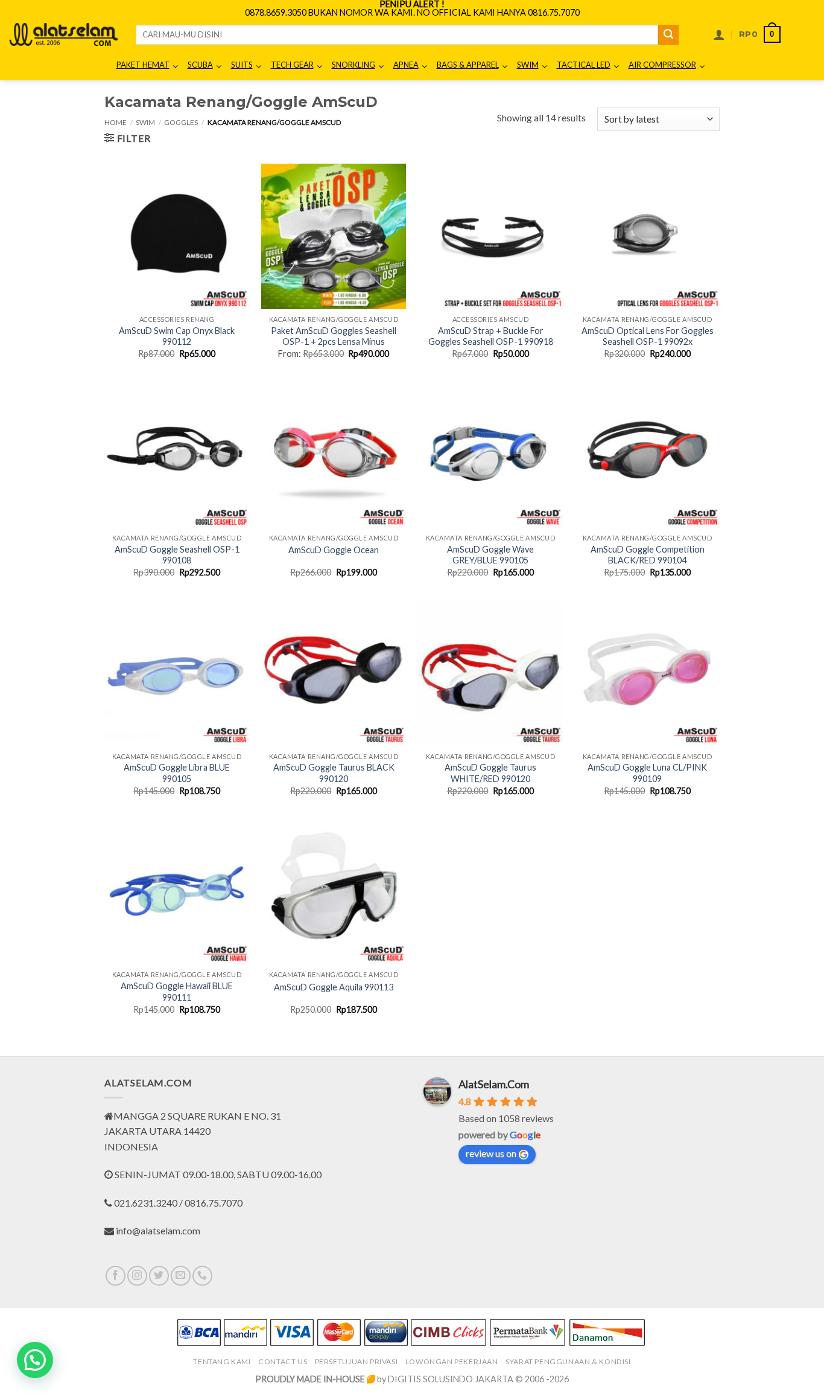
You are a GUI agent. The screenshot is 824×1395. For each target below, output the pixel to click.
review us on (491, 1153)
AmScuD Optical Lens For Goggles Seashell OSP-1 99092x (648, 336)
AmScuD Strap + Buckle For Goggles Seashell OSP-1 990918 (490, 336)
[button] (719, 34)
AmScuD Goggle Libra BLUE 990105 (177, 773)
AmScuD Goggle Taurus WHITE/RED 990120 (490, 773)
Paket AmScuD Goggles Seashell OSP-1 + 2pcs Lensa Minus (333, 336)
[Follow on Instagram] (137, 1276)
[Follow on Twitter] (159, 1276)
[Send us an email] (181, 1276)
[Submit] (668, 35)
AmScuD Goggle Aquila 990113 (333, 987)
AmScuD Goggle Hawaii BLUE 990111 (177, 991)
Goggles (181, 122)
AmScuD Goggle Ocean (333, 550)
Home (115, 122)
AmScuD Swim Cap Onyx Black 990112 (177, 336)
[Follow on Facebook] (115, 1276)
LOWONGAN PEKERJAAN (451, 1361)
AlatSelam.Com (493, 1084)
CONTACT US (282, 1361)
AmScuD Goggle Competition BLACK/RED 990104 (648, 555)
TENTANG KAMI (221, 1361)
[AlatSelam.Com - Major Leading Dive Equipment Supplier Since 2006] (63, 34)
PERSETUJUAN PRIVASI (356, 1361)
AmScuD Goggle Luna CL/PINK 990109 (647, 773)
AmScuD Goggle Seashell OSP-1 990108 (177, 555)
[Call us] (202, 1276)
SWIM (145, 122)
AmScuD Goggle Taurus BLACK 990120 (334, 773)
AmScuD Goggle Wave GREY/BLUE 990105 (490, 555)
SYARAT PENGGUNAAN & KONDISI (568, 1361)
